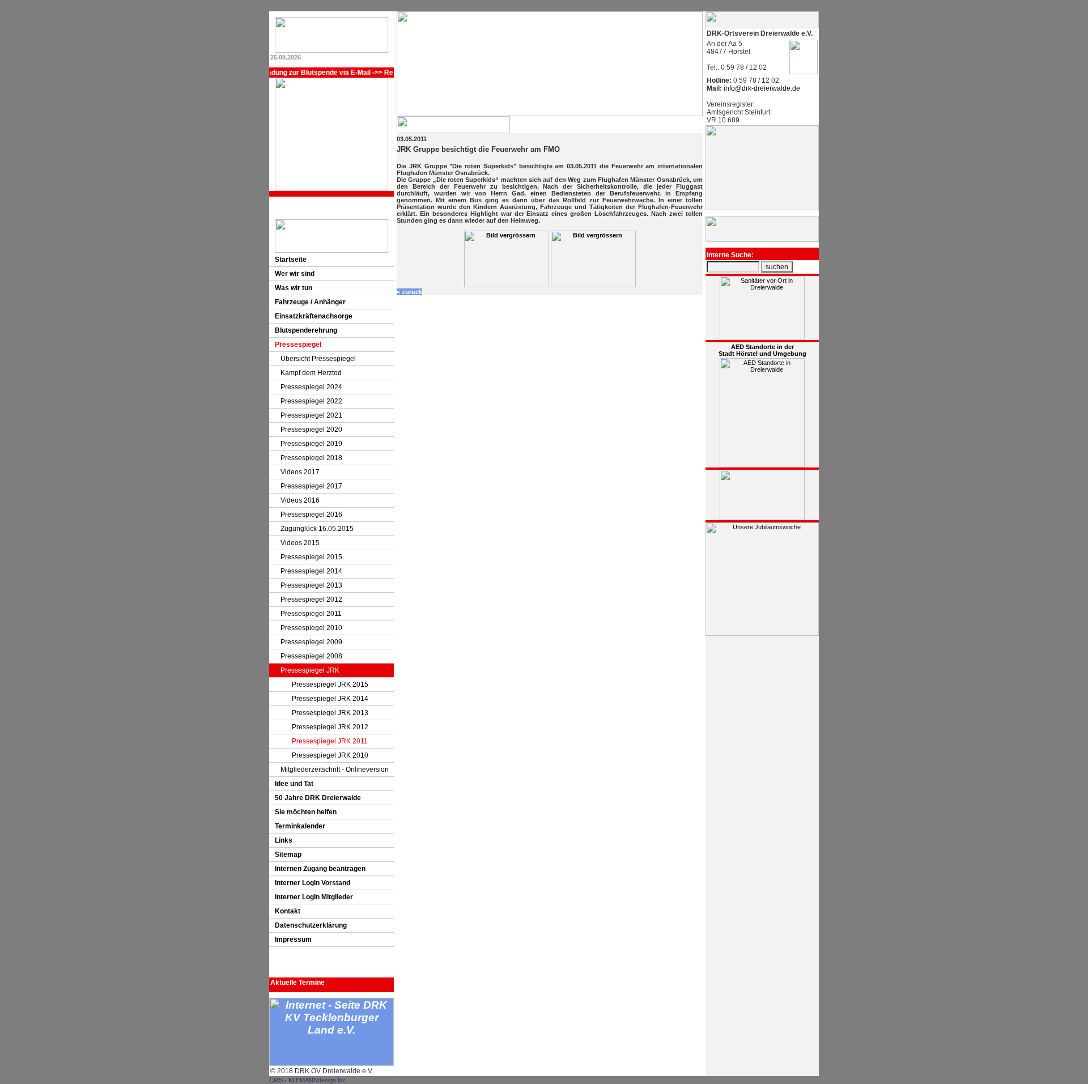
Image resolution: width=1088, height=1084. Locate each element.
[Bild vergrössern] (506, 285)
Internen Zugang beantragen (320, 869)
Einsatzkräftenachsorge (313, 316)
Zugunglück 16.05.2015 (317, 529)
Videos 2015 (300, 543)
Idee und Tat (294, 784)
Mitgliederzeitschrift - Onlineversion (334, 769)
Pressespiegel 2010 (311, 628)
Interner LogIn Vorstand (312, 883)
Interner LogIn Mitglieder (314, 897)
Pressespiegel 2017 (311, 486)
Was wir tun (293, 288)
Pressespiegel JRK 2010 (330, 755)
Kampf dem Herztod (311, 373)
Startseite (291, 259)
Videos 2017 (300, 472)
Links (283, 840)
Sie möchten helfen (306, 812)
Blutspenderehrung (306, 330)
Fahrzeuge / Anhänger (310, 302)
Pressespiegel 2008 (311, 656)
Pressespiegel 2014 (311, 571)
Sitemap (288, 854)
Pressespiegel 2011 (311, 614)
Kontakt (287, 911)
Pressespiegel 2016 (311, 514)
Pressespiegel (298, 344)
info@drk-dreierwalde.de (761, 88)
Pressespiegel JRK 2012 (330, 727)
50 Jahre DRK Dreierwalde (318, 798)
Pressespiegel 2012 (311, 599)
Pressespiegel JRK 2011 (330, 741)
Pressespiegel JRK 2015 (330, 684)
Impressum (293, 939)
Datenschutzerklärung (311, 925)
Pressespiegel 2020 (311, 429)
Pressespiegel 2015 (311, 557)
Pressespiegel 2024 (311, 387)
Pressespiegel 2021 (311, 415)
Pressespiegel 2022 (311, 401)
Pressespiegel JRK (309, 670)
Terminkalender (300, 826)
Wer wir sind (294, 274)
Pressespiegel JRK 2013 (330, 713)
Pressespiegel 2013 (311, 585)
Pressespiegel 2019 (311, 444)
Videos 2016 (300, 500)
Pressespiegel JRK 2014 (330, 699)
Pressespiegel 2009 (311, 642)
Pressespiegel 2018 (311, 458)
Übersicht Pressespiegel (318, 359)
